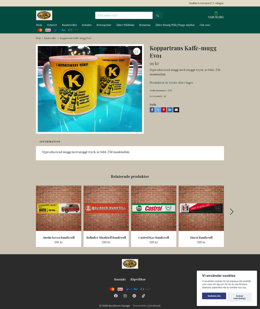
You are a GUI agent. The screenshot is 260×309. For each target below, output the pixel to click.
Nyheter (52, 25)
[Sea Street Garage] (44, 15)
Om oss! (205, 25)
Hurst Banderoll (201, 237)
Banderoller (69, 25)
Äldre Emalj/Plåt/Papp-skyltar (175, 25)
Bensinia (144, 25)
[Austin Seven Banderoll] (58, 209)
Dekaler (87, 25)
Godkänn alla (214, 296)
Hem (39, 25)
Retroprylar (104, 25)
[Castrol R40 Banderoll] (153, 209)
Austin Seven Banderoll (58, 237)
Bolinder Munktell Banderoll (106, 237)
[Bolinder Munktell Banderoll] (106, 209)
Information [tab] (50, 141)
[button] (231, 211)
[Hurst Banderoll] (201, 209)
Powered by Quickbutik (147, 305)
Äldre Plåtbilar (125, 25)
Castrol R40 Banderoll (153, 237)
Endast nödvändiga (240, 297)
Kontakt (120, 279)
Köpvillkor (138, 279)
